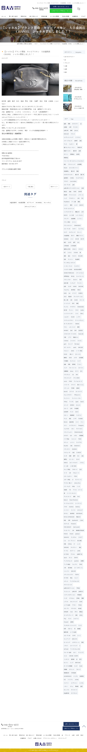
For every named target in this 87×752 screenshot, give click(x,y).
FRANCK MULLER (78, 432)
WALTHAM (81, 286)
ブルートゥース (72, 367)
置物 (71, 205)
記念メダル (74, 639)
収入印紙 (79, 540)
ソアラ (69, 337)
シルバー (66, 205)
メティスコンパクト (68, 574)
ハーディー (79, 218)
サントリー (70, 259)
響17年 (82, 174)
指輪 (65, 364)
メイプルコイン (72, 425)
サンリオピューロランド (69, 262)
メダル (75, 435)
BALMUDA (74, 449)
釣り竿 (82, 239)
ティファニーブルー (76, 398)
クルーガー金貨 (67, 652)
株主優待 (77, 259)
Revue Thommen (74, 500)
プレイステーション (78, 296)
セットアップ (67, 639)
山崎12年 (74, 591)
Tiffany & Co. (77, 395)
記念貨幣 (66, 411)
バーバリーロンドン (71, 493)
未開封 (82, 561)
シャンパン (66, 571)
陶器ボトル (75, 337)
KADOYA (81, 205)
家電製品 (72, 154)
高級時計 (82, 676)
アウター (74, 605)
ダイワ (76, 371)
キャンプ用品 (67, 469)
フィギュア (72, 283)
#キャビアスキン (30, 207)
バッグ (65, 198)
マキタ (76, 310)
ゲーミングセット (79, 320)
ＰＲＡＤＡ (73, 608)
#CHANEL (39, 202)
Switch (82, 401)
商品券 (70, 296)
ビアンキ (72, 391)
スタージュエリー (68, 476)
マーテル (66, 550)
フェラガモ (66, 428)
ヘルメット (73, 439)
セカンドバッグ (73, 601)
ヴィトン (71, 310)
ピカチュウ (79, 510)
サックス (66, 306)
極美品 (80, 611)
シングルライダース (68, 211)
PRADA (80, 605)
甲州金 (78, 588)
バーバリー (66, 510)
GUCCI (76, 411)
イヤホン (82, 462)
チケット (66, 442)
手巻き (78, 289)
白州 (71, 330)
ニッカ (78, 486)
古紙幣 (75, 140)
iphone (76, 130)
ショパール (76, 618)
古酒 (80, 151)
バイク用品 (66, 439)
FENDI (80, 564)
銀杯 (74, 456)
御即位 (65, 459)
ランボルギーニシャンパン (70, 625)
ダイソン (66, 154)
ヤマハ (65, 327)
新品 (71, 578)
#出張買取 (22, 202)
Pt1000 (71, 533)
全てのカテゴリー (69, 56)
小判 (65, 567)
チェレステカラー (68, 395)
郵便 (78, 327)
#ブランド (30, 202)
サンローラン (67, 530)
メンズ (75, 205)
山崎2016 (81, 591)
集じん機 (66, 300)
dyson (65, 557)
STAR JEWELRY (67, 527)
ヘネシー (66, 686)
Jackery (77, 679)
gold (65, 344)
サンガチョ (73, 537)
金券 (65, 69)
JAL (73, 374)
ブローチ (78, 669)
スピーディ (66, 608)
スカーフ (66, 408)
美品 (80, 547)
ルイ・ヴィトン (71, 540)
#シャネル (47, 202)
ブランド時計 (67, 222)
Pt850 (79, 439)
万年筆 (72, 388)
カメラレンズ (72, 232)
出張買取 (79, 164)
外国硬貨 (81, 435)
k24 (71, 435)
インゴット (77, 137)
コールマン (73, 340)
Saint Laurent (76, 527)
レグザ (74, 418)
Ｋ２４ (69, 618)
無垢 (82, 642)
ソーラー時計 (79, 350)
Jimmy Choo (77, 483)
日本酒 (79, 191)
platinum (77, 533)
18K (73, 530)
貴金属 (76, 686)
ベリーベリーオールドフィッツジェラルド (74, 161)
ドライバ (73, 384)
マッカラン (76, 266)
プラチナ (66, 181)
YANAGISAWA (80, 306)
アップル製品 (67, 564)
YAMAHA (77, 323)
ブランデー (66, 218)
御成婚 (78, 628)
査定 (81, 686)
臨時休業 (66, 632)
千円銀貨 (66, 361)
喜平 (74, 242)
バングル (75, 676)
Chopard (66, 622)
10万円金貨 (73, 245)
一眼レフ (71, 354)
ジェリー (76, 578)
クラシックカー (67, 279)
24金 (71, 445)
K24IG (80, 601)
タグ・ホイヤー (67, 347)
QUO (80, 469)
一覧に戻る (30, 186)
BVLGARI (80, 256)
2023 (65, 296)
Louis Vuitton (73, 181)
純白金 (79, 608)
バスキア (80, 537)
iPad (78, 496)
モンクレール (78, 479)
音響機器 (66, 371)
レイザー (78, 317)
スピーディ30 (67, 228)
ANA (77, 374)
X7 (74, 544)
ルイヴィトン (74, 683)
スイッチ (66, 405)
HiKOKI (74, 286)
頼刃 (65, 242)
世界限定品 (66, 276)
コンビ (65, 656)
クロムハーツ (76, 473)
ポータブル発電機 (68, 666)
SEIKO (72, 350)
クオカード (74, 469)
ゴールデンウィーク (68, 615)
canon (65, 381)
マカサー (74, 228)
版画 (83, 598)
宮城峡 (65, 489)
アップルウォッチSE (75, 649)
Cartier (81, 520)
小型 (71, 300)
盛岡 (65, 123)
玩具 (80, 279)
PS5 (82, 198)
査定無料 (66, 178)
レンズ (78, 544)
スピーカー (80, 367)
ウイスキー (75, 127)
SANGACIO (66, 537)
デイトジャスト (72, 195)
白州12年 (73, 571)
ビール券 (66, 466)
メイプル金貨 (67, 605)
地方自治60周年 (77, 269)
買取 (69, 123)
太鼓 (69, 520)
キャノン (79, 232)
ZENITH (76, 557)
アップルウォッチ (68, 561)
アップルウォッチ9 (74, 581)
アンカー (79, 364)
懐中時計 (73, 289)
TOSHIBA (80, 418)
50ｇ (65, 618)
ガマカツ (81, 249)
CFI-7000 (66, 578)
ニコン (76, 313)
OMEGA (65, 462)
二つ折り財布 (73, 466)
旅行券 (65, 310)
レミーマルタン (79, 215)
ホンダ (75, 666)
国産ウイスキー (67, 151)
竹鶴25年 (79, 147)
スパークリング (73, 645)
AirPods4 (66, 649)
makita (82, 310)
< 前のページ (6, 186)
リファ (77, 422)
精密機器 (72, 415)
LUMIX (78, 550)
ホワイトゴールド (68, 584)
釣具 (65, 628)
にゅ (65, 540)
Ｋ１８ (80, 625)
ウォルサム (66, 289)
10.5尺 (69, 242)
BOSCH (65, 215)
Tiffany (65, 401)
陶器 (77, 171)
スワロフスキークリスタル (70, 334)
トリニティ (70, 679)
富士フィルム (80, 384)
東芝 (70, 418)
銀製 (79, 201)
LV (72, 479)
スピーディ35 (67, 184)
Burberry (78, 506)
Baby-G (66, 500)
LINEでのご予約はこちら (61, 11)
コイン (65, 425)
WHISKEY (66, 330)
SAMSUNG (66, 547)
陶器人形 (78, 517)
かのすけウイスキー (68, 174)
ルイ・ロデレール (78, 567)
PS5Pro (77, 574)
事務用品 (66, 157)
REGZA (65, 422)
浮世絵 (78, 598)
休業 (76, 615)
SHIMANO (66, 239)
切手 (75, 330)
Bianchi (65, 391)
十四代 (74, 191)
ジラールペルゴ (79, 273)
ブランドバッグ (67, 378)
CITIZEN (76, 252)
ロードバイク (79, 391)
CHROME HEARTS (73, 656)
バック (65, 367)
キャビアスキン (79, 178)
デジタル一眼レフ (68, 483)
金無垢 (71, 622)
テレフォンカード (78, 381)
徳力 (80, 659)
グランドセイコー (68, 225)
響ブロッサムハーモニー (69, 147)
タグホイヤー (75, 123)
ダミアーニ (72, 550)
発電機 (65, 669)
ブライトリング (71, 164)
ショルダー (66, 317)
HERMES (72, 405)
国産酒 (65, 195)
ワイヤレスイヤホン (68, 320)
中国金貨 (79, 594)
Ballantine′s (77, 445)
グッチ (71, 411)
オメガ (77, 459)
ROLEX (65, 167)
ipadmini (76, 561)
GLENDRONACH (67, 676)
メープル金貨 (73, 632)
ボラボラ (66, 435)
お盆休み (80, 293)
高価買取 (73, 218)
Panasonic (73, 523)
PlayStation (66, 201)
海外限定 (72, 513)
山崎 (73, 184)
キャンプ (70, 344)
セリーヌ (82, 300)
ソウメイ (66, 645)
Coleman (66, 340)
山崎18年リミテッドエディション (72, 188)
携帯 (71, 130)
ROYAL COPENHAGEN (69, 517)
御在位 (65, 191)
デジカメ (73, 554)
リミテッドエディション (69, 594)
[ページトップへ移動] (84, 726)
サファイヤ (81, 652)
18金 (73, 452)
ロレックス (66, 689)
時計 (65, 72)
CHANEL (72, 178)
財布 (73, 303)
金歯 (70, 191)
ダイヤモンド (74, 693)
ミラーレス (66, 388)
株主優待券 (66, 693)
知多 (65, 259)
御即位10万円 (67, 249)
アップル (71, 401)
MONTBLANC (79, 513)
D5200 (65, 354)
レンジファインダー (68, 313)
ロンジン (66, 662)
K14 (78, 456)
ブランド (4, 180)
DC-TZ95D (66, 554)
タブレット (71, 669)
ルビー (74, 652)
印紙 (65, 544)
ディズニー (79, 283)
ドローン (66, 415)
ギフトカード (74, 689)
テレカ (65, 144)
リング (78, 361)
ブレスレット (67, 591)
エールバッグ (67, 642)
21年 (71, 408)
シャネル (81, 683)
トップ (71, 662)
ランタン (80, 340)
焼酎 (65, 256)
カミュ (71, 686)
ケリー (82, 422)
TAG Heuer (76, 344)
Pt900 (70, 381)
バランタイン (67, 449)
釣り (81, 371)
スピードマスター (73, 462)
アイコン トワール (77, 489)
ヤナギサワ (72, 306)
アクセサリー (72, 198)
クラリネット (67, 374)
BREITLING (77, 662)
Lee (69, 293)
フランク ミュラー (68, 432)
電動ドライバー (80, 235)
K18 (78, 242)
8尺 (65, 252)
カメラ (65, 232)
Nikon (81, 313)
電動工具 (77, 211)
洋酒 (65, 337)
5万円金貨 (73, 672)
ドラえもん (71, 598)
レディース (80, 195)
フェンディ (74, 564)
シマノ (72, 239)
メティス (66, 581)
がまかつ (74, 249)
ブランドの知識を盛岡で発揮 (11, 169)
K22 (65, 679)
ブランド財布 (76, 378)
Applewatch (75, 520)
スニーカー (71, 459)
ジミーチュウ (67, 486)
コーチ (65, 473)
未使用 (77, 154)
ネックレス (72, 361)
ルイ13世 (71, 215)
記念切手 (81, 330)
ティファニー (67, 398)
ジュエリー (71, 144)
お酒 (65, 66)
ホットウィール (80, 276)
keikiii (65, 293)
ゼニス (70, 557)
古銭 (80, 140)
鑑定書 (72, 659)
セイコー (74, 222)
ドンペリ (73, 510)
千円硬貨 (76, 408)
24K (70, 473)
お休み (81, 615)
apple (77, 401)
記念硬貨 (81, 357)
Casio (71, 611)
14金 (82, 456)
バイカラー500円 (68, 269)
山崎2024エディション (69, 588)
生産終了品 (79, 554)
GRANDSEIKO (77, 225)
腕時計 (65, 357)
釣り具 (77, 239)
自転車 (77, 388)
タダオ (73, 635)
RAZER (72, 317)
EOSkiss (70, 544)
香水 (69, 256)
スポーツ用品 (67, 479)
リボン (72, 428)
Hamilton (71, 506)
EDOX (70, 357)
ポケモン (66, 513)
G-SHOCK (78, 452)
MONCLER (66, 134)
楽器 (77, 303)
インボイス (66, 659)
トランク (74, 293)
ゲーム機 (74, 201)
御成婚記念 (66, 672)
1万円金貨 (66, 245)
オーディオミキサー (68, 323)
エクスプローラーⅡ (74, 167)
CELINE (76, 300)
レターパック (72, 327)
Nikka (73, 486)
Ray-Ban (66, 445)
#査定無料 (13, 202)
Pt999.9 (66, 533)
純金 (65, 520)
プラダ (65, 506)
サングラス (79, 442)
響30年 (75, 151)
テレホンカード (67, 496)
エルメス (78, 405)
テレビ (65, 418)
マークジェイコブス (68, 503)
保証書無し (66, 171)
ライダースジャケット (69, 208)
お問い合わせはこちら (61, 6)
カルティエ (66, 523)
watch (74, 347)
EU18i (80, 666)
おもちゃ (75, 279)
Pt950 (75, 476)
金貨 (83, 188)
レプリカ (66, 601)
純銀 (70, 456)
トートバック (67, 303)
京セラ (72, 235)
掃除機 (73, 364)
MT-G (76, 611)
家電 (69, 364)
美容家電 (71, 422)
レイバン (72, 442)
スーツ (79, 635)
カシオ (65, 456)
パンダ (65, 598)
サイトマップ (63, 738)
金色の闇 (66, 283)
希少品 (72, 276)
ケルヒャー (66, 350)
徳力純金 (70, 567)
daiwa (71, 371)
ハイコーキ (66, 384)
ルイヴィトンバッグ (68, 137)
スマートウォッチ (68, 140)
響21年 (72, 171)
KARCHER (80, 347)
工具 (82, 211)
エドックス (77, 354)
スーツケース (78, 503)
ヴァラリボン (79, 428)
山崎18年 (66, 130)
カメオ (69, 286)
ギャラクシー (74, 547)
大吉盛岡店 (66, 235)
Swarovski (80, 334)
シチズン (70, 252)
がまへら (70, 628)
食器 (74, 496)
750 (70, 489)
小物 (78, 198)
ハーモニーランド (68, 266)
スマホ (75, 357)
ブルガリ (74, 256)
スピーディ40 (67, 635)
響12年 (77, 174)
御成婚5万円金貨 (80, 530)
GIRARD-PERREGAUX (69, 273)
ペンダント (78, 415)
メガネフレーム (75, 642)
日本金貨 (66, 611)
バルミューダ (67, 452)
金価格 (65, 127)
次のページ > (54, 186)
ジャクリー (66, 683)
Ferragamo (81, 425)
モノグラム (81, 228)
